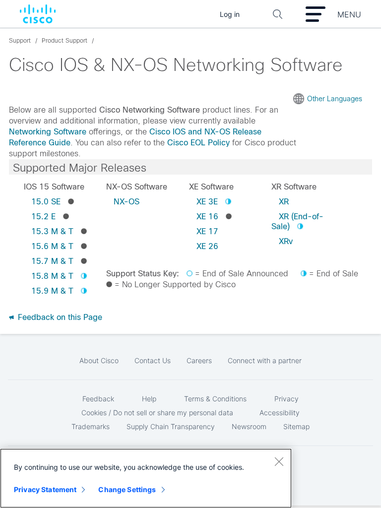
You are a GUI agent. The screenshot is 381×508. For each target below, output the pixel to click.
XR (284, 201)
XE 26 (207, 246)
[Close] (279, 461)
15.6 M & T (52, 246)
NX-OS (126, 201)
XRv (286, 241)
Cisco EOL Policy (198, 142)
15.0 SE (46, 201)
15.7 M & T (52, 261)
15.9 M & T (52, 291)
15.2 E (43, 216)
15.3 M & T (52, 231)
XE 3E (207, 201)
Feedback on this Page (58, 317)
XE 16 (207, 216)
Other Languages (334, 99)
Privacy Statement (45, 489)
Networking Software (47, 131)
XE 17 (207, 231)
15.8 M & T (52, 276)
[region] (146, 478)
